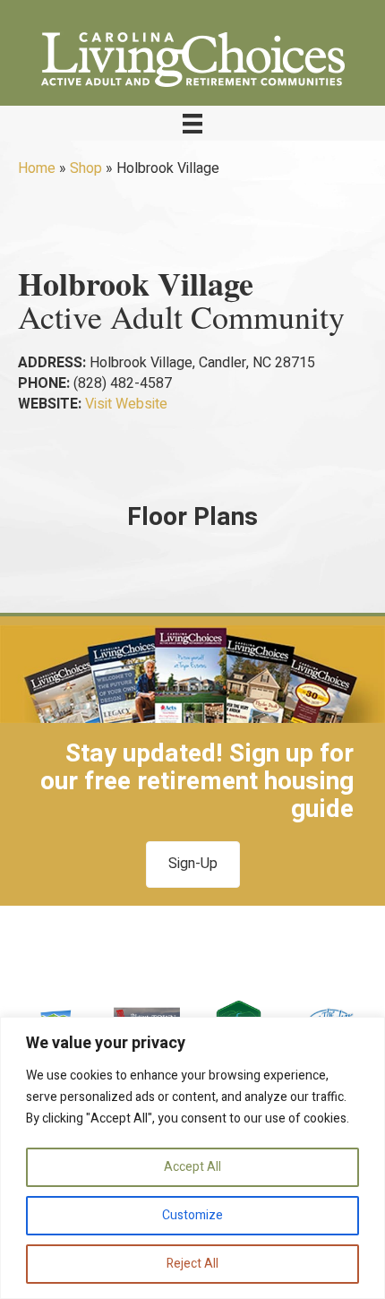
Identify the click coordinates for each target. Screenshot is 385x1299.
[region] (192, 1158)
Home (37, 168)
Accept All (192, 1166)
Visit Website (126, 404)
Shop (86, 168)
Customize (192, 1215)
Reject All (192, 1263)
